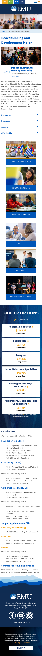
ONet (24, 414)
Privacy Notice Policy (22, 643)
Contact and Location (21, 622)
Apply (16, 1)
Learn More (15, 77)
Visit (10, 1)
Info (4, 1)
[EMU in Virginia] (21, 6)
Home (3, 31)
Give (22, 1)
